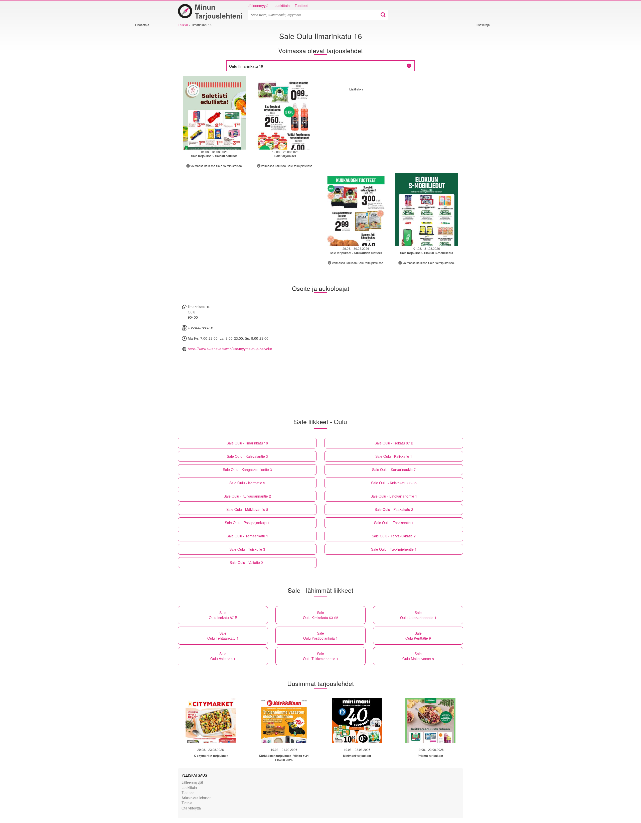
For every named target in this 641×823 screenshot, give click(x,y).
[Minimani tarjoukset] (357, 720)
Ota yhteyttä (191, 807)
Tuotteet (301, 5)
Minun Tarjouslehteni (219, 11)
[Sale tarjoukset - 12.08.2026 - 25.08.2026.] (285, 113)
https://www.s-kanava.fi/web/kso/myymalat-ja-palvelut (230, 348)
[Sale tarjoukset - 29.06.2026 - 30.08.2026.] (356, 209)
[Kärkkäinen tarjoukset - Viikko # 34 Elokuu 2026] (284, 720)
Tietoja (187, 802)
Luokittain (282, 5)
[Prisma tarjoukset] (430, 720)
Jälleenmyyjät (258, 5)
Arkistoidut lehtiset (196, 797)
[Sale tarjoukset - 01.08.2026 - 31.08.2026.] (214, 113)
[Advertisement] (150, 102)
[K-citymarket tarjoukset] (211, 720)
